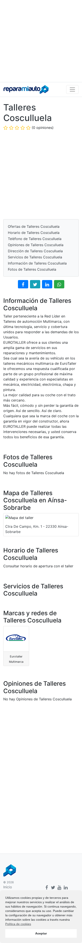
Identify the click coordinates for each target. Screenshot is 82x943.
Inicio (7, 887)
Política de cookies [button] (18, 924)
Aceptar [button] (41, 933)
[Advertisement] (41, 41)
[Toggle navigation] (72, 89)
